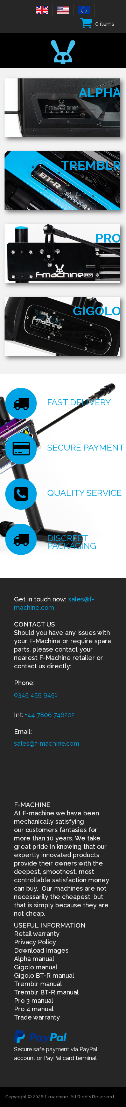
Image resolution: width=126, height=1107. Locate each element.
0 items (104, 24)
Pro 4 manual (34, 1009)
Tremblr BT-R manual (46, 992)
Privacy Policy (35, 942)
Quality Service (84, 492)
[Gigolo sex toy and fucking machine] (62, 326)
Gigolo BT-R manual (44, 975)
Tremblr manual (38, 983)
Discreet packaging (71, 542)
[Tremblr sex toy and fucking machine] (62, 180)
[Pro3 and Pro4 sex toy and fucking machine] (62, 253)
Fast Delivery (79, 402)
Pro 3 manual (33, 1000)
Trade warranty (37, 1017)
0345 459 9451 (35, 694)
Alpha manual (34, 958)
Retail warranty (36, 933)
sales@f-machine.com (46, 743)
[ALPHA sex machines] (62, 107)
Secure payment (85, 447)
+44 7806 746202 (50, 714)
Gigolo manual (35, 967)
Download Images (41, 950)
